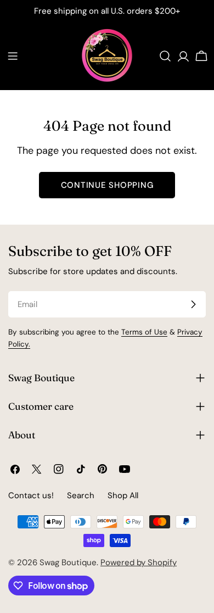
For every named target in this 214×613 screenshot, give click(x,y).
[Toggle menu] (13, 56)
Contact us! (31, 495)
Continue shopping (107, 185)
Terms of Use (144, 332)
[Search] (165, 56)
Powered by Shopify (138, 562)
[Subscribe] (193, 304)
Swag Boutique (68, 562)
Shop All (123, 495)
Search (80, 495)
